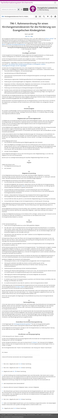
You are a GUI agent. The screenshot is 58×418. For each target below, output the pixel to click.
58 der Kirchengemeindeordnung (16, 44)
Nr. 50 (20, 364)
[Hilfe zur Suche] (18, 9)
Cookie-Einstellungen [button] (46, 414)
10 (3, 408)
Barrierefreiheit (31, 414)
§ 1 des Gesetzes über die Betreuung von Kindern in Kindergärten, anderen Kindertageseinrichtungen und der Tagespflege (23, 64)
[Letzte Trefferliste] (21, 9)
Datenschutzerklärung (20, 414)
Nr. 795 (15, 371)
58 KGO (51, 38)
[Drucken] (55, 16)
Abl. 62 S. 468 (29, 36)
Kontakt (3, 414)
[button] (40, 16)
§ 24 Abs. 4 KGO (20, 286)
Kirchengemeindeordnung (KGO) (22, 324)
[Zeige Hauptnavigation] (55, 2)
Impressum (10, 414)
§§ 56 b (47, 38)
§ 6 (23, 186)
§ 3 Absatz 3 (35, 342)
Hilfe (38, 414)
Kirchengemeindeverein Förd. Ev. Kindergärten (17, 16)
